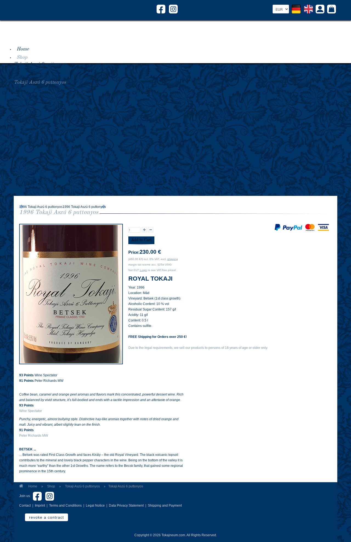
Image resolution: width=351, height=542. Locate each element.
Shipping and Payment (165, 505)
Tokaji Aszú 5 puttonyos (40, 76)
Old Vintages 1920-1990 (40, 100)
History (120, 148)
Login (143, 270)
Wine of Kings (29, 171)
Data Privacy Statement (126, 505)
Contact (25, 505)
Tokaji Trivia (28, 189)
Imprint (40, 505)
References (27, 156)
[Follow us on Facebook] (161, 9)
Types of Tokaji (30, 126)
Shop (21, 57)
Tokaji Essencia (30, 94)
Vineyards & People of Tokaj (44, 177)
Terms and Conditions (65, 505)
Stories (23, 164)
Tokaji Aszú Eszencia (37, 88)
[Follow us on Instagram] (173, 9)
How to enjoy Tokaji (36, 132)
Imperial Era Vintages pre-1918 (47, 106)
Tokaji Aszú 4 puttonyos (40, 70)
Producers (27, 140)
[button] (320, 10)
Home (22, 49)
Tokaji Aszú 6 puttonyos (40, 82)
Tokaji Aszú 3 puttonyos (40, 64)
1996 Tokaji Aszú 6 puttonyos (41, 207)
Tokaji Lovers (28, 183)
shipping (172, 259)
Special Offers (28, 112)
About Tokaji (30, 119)
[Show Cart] (331, 10)
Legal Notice (95, 505)
